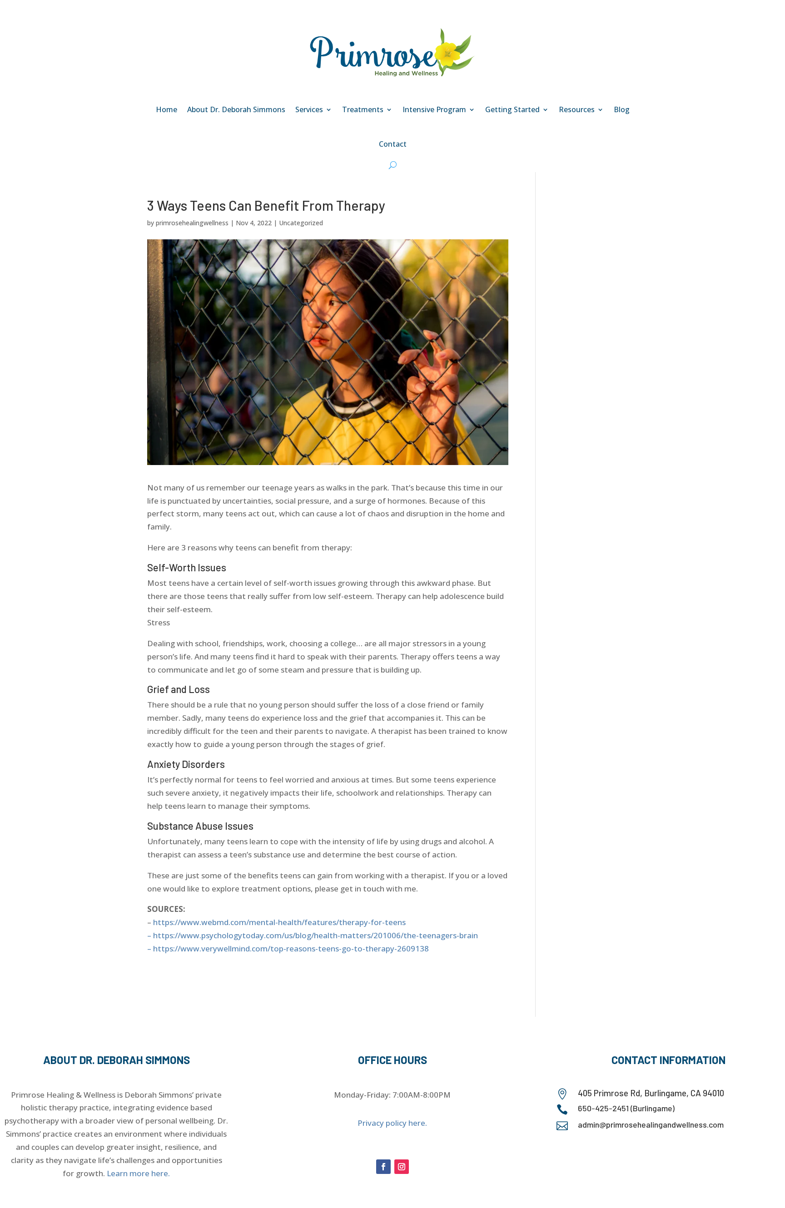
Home (166, 109)
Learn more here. (138, 1173)
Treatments (362, 109)
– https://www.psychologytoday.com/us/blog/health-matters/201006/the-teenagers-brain (312, 935)
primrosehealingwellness (192, 222)
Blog (622, 109)
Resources (577, 109)
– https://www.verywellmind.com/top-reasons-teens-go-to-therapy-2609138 (288, 948)
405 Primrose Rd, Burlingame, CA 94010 (651, 1093)
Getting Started (512, 109)
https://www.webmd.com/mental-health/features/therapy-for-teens (279, 922)
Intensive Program (434, 109)
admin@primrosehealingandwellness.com (651, 1124)
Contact (393, 144)
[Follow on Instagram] (401, 1166)
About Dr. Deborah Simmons (236, 109)
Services (309, 109)
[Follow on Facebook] (383, 1166)
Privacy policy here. (392, 1123)
